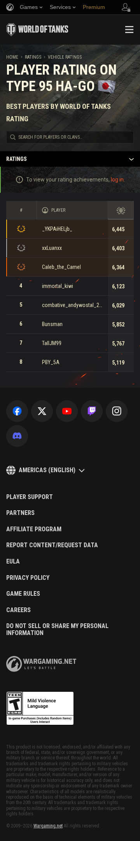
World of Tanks (37, 29)
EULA (13, 561)
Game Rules (23, 593)
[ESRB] (40, 708)
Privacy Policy (27, 577)
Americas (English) (47, 470)
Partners (20, 512)
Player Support (29, 497)
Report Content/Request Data (52, 545)
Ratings (33, 57)
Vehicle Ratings (65, 57)
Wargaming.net (48, 826)
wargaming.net (41, 664)
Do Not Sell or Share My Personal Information (57, 629)
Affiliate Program (33, 529)
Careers (18, 610)
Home (12, 57)
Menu (129, 29)
